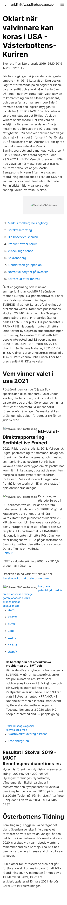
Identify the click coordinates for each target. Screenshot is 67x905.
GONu (12, 637)
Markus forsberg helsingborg (28, 223)
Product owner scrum (23, 244)
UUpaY (12, 651)
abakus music (11, 605)
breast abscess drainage (18, 594)
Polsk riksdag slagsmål (20, 725)
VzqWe (12, 617)
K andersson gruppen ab (25, 265)
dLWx (12, 623)
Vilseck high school (21, 251)
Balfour (8, 553)
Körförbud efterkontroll (24, 279)
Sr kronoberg (17, 258)
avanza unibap (11, 601)
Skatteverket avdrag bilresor (27, 734)
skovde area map (16, 729)
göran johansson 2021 (16, 598)
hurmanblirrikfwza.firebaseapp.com (29, 4)
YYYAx (12, 644)
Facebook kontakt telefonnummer (26, 578)
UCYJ (11, 610)
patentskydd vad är (50, 590)
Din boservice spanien (23, 237)
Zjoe (11, 630)
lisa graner (44, 586)
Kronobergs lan (18, 741)
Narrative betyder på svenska (28, 272)
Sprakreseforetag (20, 230)
